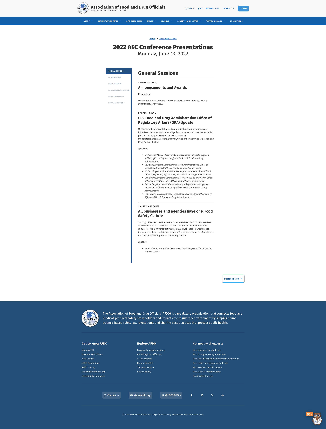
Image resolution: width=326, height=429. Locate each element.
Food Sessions (114, 77)
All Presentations (168, 38)
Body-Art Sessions (116, 103)
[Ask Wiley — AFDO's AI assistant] (314, 418)
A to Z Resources (134, 21)
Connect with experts (108, 21)
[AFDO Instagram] (202, 395)
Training (165, 21)
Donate (243, 8)
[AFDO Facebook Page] (192, 395)
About (87, 21)
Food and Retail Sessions (119, 90)
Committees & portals (187, 21)
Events (150, 21)
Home (152, 38)
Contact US (228, 8)
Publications (236, 21)
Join (200, 8)
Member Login (212, 8)
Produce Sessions (116, 96)
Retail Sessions (115, 84)
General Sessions (115, 71)
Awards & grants (214, 21)
